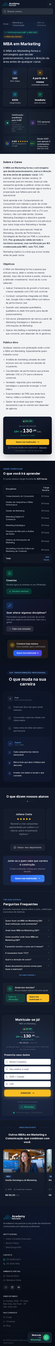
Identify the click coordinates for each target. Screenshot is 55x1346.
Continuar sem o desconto (27, 691)
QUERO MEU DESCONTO (26, 686)
